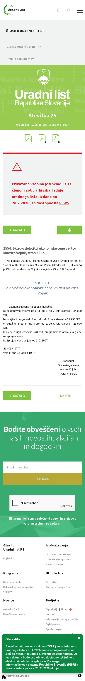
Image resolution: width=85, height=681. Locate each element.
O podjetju (52, 609)
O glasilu (8, 558)
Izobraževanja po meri (58, 559)
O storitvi (51, 582)
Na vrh (65, 395)
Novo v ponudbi (12, 582)
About (64, 609)
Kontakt (51, 614)
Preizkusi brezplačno (58, 587)
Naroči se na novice (14, 614)
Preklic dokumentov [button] (20, 59)
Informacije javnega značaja (62, 619)
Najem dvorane (54, 564)
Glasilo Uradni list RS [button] (21, 47)
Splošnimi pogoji (48, 518)
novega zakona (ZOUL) (40, 646)
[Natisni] (69, 230)
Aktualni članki (11, 609)
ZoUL (30, 190)
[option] (42, 115)
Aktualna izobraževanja (59, 554)
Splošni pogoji (54, 629)
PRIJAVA (42, 479)
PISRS (64, 202)
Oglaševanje (53, 624)
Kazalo (18, 230)
